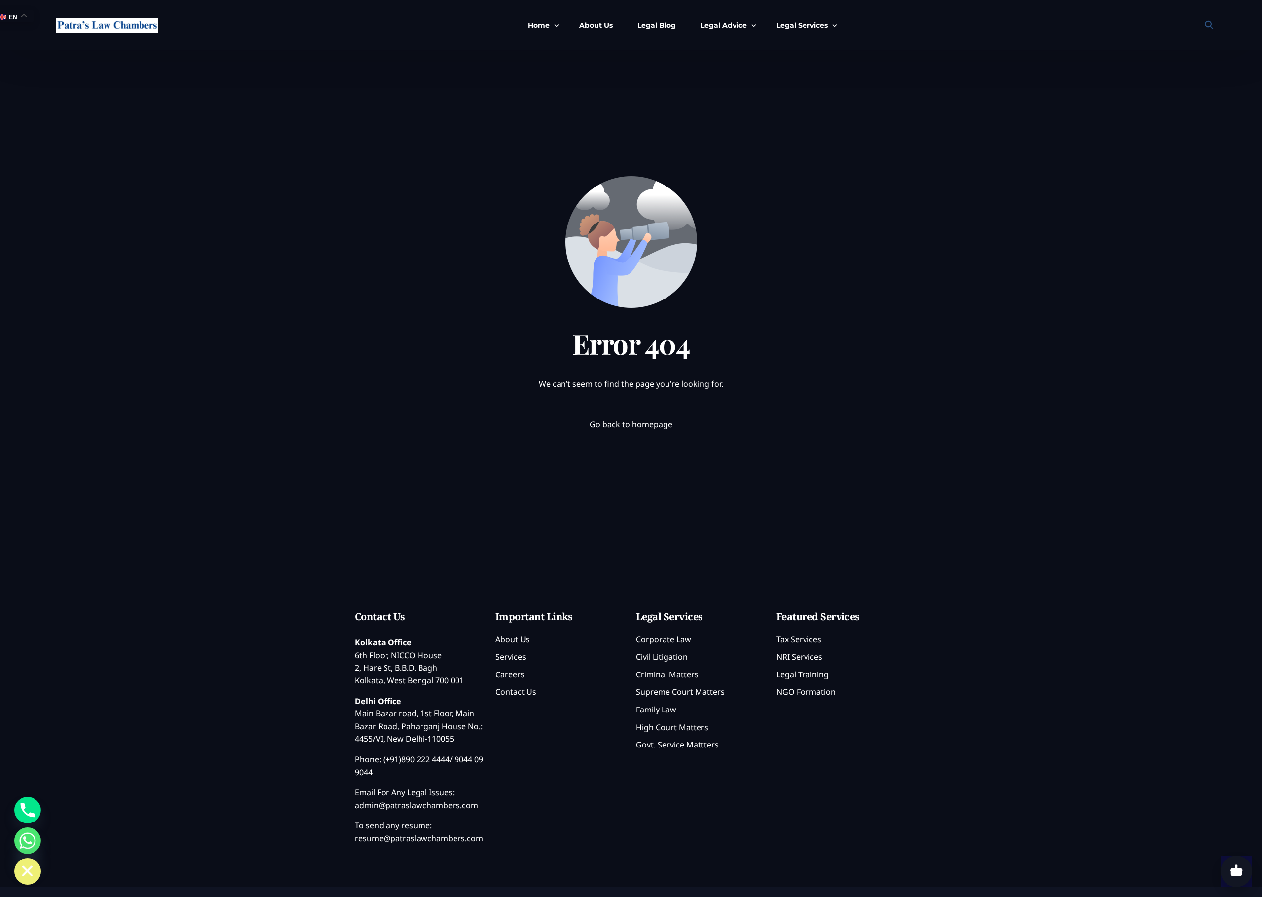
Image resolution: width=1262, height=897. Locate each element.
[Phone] (27, 810)
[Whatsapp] (27, 840)
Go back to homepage (631, 424)
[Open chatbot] (1236, 871)
